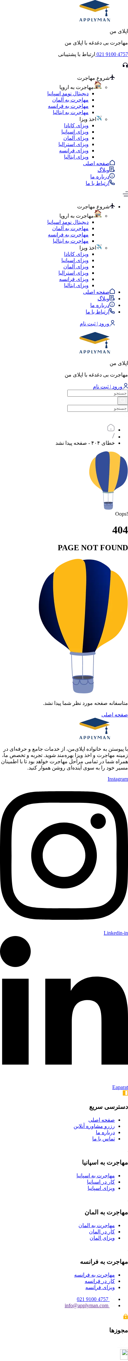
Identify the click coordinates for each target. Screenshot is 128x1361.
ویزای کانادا (76, 125)
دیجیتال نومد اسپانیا (68, 93)
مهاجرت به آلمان (70, 100)
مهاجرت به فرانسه (68, 106)
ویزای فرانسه (74, 150)
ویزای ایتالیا (76, 157)
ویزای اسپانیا (75, 132)
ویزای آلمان (76, 138)
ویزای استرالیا (73, 144)
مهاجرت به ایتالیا (71, 112)
